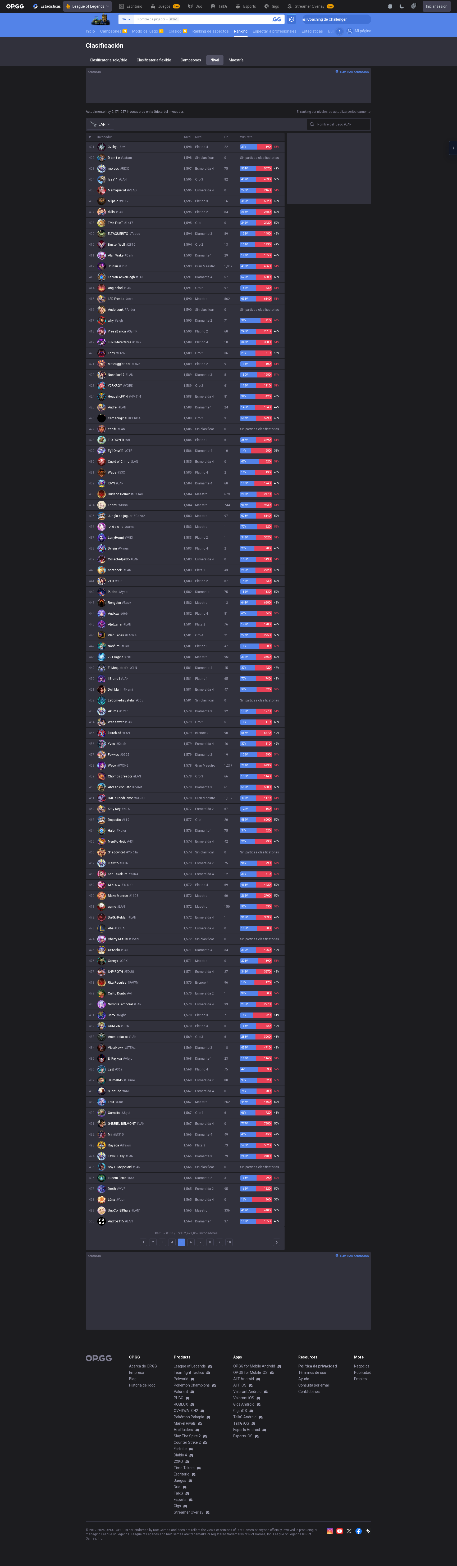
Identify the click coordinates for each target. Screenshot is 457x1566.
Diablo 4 (180, 1455)
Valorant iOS (243, 1398)
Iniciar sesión (436, 6)
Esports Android (246, 1430)
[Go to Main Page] (15, 6)
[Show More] (390, 6)
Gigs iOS (240, 1410)
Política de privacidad (317, 1366)
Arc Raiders (183, 1430)
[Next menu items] (339, 31)
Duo (177, 1487)
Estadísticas (312, 31)
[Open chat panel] (453, 148)
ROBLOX (181, 1404)
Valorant (181, 1391)
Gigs (177, 1506)
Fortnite (180, 1449)
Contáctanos (309, 1391)
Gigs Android (243, 1404)
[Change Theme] (401, 6)
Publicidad (362, 1372)
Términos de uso (312, 1372)
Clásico (177, 31)
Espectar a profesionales (274, 31)
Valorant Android (247, 1391)
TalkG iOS (241, 1423)
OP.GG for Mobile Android (254, 1366)
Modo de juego (147, 31)
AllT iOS (239, 1385)
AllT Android (243, 1379)
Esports (180, 1499)
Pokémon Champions (192, 1385)
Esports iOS (243, 1436)
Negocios (361, 1366)
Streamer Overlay (188, 1512)
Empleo (360, 1379)
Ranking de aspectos (211, 31)
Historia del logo (142, 1385)
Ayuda (303, 1379)
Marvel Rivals (185, 1423)
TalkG (178, 1493)
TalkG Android (245, 1417)
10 (229, 1242)
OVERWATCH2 (186, 1410)
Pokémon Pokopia (189, 1417)
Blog (132, 1379)
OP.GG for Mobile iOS (250, 1372)
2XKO (178, 1461)
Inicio (90, 31)
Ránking (241, 31)
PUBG (178, 1398)
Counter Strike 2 (187, 1442)
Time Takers (184, 1468)
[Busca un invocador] (277, 19)
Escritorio (181, 1474)
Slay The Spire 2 (187, 1436)
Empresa (136, 1372)
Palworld (181, 1379)
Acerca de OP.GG (143, 1366)
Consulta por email (314, 1385)
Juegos (180, 1480)
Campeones (113, 31)
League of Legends (88, 6)
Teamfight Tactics (189, 1372)
